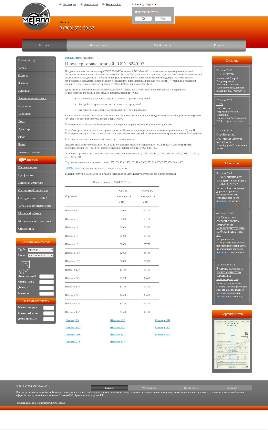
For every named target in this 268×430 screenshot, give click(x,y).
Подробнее (222, 204)
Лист (21, 121)
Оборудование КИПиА (33, 198)
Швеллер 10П (117, 320)
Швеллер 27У (73, 341)
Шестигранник (27, 167)
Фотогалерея (98, 45)
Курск (149, 4)
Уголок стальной (29, 152)
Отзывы (232, 60)
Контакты (220, 45)
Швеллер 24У (162, 334)
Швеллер (32, 159)
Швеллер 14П (73, 327)
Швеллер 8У (72, 320)
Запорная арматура (30, 182)
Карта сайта (91, 4)
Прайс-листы (162, 45)
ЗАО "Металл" (72, 168)
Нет (162, 18)
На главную (69, 4)
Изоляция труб (27, 60)
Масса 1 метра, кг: (29, 307)
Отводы (23, 75)
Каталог (44, 45)
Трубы (22, 67)
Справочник (26, 228)
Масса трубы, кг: (28, 312)
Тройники (24, 113)
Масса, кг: (24, 293)
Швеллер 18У (162, 327)
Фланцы (23, 83)
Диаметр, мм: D (27, 275)
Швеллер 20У (73, 334)
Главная (69, 57)
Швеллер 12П (162, 320)
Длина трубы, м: (27, 318)
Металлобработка (29, 213)
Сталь (21, 254)
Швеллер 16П (117, 327)
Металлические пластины (34, 221)
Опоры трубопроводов (33, 190)
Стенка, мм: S (26, 281)
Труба (22, 249)
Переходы (24, 106)
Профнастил (26, 175)
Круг (21, 136)
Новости (232, 163)
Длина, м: (23, 287)
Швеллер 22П (117, 334)
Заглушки (24, 90)
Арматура (24, 129)
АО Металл (58, 402)
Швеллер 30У (117, 341)
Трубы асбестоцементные (34, 205)
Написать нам (113, 4)
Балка (22, 144)
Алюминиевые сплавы (32, 98)
